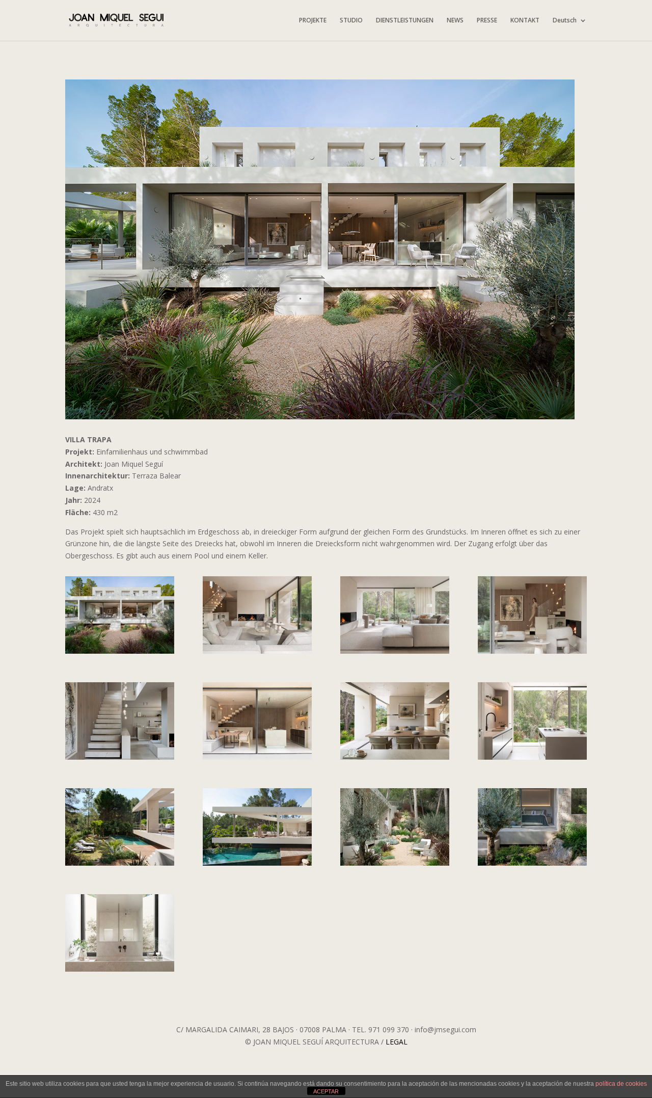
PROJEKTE (313, 20)
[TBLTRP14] (257, 865)
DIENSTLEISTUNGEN (404, 20)
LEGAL (397, 1042)
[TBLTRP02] (257, 653)
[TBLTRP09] (394, 759)
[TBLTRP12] (119, 865)
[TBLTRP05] (532, 653)
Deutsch (565, 20)
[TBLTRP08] (257, 759)
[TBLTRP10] (532, 759)
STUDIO (351, 20)
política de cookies (621, 1083)
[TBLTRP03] (394, 653)
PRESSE (487, 20)
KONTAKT (524, 20)
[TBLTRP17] (394, 865)
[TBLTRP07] (119, 759)
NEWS (455, 20)
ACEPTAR (326, 1091)
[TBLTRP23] (119, 971)
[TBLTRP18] (532, 865)
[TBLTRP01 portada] (119, 653)
